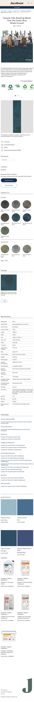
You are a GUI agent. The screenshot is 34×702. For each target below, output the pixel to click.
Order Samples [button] (9, 185)
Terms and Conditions (6, 692)
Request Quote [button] (9, 180)
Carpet (10, 11)
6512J (13, 321)
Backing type (4, 156)
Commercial (4, 11)
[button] (17, 145)
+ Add (4, 301)
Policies (3, 693)
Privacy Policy (4, 690)
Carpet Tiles (16, 11)
